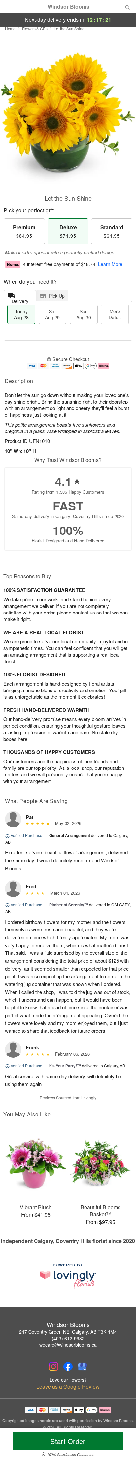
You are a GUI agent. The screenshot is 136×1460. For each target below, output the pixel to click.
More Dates (115, 314)
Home (10, 28)
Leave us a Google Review (68, 1386)
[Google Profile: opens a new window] (82, 1366)
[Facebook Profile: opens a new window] (68, 1366)
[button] (122, 1445)
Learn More (110, 264)
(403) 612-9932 (68, 1338)
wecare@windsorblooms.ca (68, 1345)
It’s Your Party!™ (65, 1066)
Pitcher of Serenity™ (68, 905)
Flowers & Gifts (35, 28)
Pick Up (57, 295)
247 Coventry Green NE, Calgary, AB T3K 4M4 (68, 1331)
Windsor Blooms (68, 6)
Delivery (20, 299)
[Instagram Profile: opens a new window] (53, 1366)
